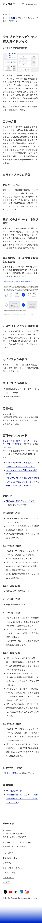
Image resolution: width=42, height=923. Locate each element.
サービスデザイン (14, 790)
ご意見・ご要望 (9, 773)
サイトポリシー (9, 853)
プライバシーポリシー (12, 858)
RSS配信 (6, 882)
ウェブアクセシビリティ (13, 867)
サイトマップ (8, 877)
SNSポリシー (8, 862)
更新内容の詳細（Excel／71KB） (20, 501)
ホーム (5, 17)
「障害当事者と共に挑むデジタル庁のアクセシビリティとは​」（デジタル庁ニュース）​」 (22, 798)
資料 (13, 17)
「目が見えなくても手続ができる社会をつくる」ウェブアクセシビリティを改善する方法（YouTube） (22, 481)
